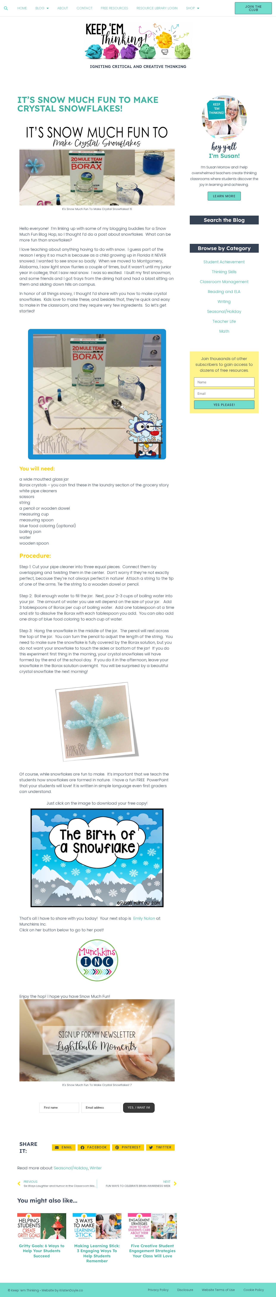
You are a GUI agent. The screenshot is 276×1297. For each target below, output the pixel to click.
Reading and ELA (224, 291)
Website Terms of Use (218, 1290)
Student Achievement (224, 262)
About (62, 8)
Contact (84, 8)
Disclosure (185, 1290)
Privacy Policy (158, 1290)
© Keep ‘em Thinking (23, 1290)
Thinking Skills (224, 271)
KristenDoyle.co (71, 1290)
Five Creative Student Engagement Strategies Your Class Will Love (152, 1250)
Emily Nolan (144, 918)
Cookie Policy (253, 1290)
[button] (5, 8)
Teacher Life (224, 321)
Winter (96, 1168)
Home (22, 8)
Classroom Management (224, 281)
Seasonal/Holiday (71, 1168)
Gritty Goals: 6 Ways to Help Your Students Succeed (41, 1250)
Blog (40, 8)
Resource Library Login (157, 8)
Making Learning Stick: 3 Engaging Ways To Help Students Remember (97, 1253)
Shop (190, 8)
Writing (224, 301)
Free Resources (114, 8)
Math (224, 331)
